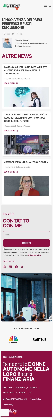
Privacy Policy (34, 255)
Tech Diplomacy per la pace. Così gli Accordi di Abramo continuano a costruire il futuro (26, 117)
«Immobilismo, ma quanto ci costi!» (26, 162)
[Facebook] (16, 266)
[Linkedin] (10, 266)
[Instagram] (4, 266)
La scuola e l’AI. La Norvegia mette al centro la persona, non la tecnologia (25, 70)
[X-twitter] (22, 266)
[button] (46, 6)
